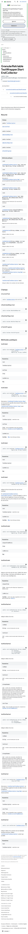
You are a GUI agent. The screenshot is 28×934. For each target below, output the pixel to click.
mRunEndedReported (8, 134)
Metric (13, 598)
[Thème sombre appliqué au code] (26, 298)
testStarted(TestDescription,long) (11, 406)
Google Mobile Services (6, 914)
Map (9, 437)
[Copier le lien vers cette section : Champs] (9, 290)
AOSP (2, 44)
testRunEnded (6, 209)
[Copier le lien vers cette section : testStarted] (9, 774)
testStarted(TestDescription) (16, 268)
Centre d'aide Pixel (5, 908)
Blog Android (4, 891)
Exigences (3, 870)
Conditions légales (22, 923)
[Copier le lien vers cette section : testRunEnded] (11, 526)
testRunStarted (6, 230)
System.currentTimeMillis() (15, 429)
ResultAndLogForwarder (14, 81)
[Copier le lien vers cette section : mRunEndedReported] (16, 305)
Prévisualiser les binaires (6, 874)
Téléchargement (4, 872)
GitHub (2, 881)
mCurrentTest (6, 126)
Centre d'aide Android (6, 905)
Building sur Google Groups (7, 898)
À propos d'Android (5, 923)
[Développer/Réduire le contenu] (10, 48)
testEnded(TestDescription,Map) (11, 179)
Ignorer (14, 21)
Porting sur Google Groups (7, 900)
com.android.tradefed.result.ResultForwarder (16, 89)
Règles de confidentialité (12, 926)
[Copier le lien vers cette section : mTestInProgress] (13, 327)
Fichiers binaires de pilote (6, 879)
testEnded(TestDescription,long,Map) (13, 272)
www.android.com (5, 912)
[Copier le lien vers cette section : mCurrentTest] (11, 294)
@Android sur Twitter (5, 887)
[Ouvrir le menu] (2, 1)
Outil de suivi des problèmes (7, 919)
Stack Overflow (4, 916)
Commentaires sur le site (7, 928)
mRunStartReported (7, 142)
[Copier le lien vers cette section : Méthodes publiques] (18, 340)
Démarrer (14, 25)
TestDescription (10, 123)
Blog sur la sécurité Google (7, 893)
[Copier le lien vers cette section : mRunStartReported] (15, 316)
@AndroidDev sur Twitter (6, 889)
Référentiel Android (5, 868)
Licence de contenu (17, 856)
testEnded (5, 164)
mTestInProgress (7, 151)
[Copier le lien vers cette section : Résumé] (8, 115)
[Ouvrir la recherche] (15, 1)
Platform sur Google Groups (7, 895)
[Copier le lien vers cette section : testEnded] (9, 344)
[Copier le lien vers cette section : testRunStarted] (12, 604)
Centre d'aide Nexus (5, 910)
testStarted (6, 264)
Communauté (14, 923)
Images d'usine (4, 877)
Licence (3, 926)
